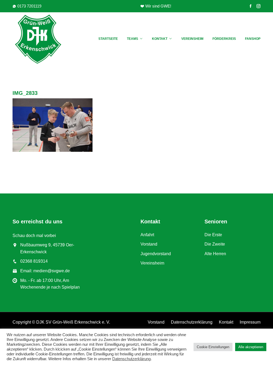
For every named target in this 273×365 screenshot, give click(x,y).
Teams (132, 39)
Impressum (250, 322)
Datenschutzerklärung (191, 322)
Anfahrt (147, 234)
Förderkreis (224, 39)
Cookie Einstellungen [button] (213, 347)
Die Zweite (214, 244)
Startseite (108, 39)
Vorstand (148, 244)
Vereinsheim (192, 39)
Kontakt (159, 39)
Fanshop (252, 39)
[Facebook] (250, 6)
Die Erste (213, 234)
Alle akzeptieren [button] (250, 347)
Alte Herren (215, 253)
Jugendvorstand (155, 253)
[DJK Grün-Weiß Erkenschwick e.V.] (41, 39)
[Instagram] (258, 6)
